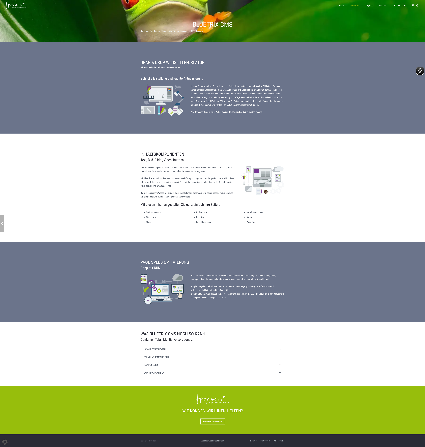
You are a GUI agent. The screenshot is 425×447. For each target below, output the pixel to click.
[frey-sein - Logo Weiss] (16, 5)
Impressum (265, 440)
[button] (362, 5)
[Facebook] (417, 5)
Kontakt (253, 440)
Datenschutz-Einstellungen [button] (212, 440)
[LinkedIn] (413, 5)
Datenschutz (278, 440)
